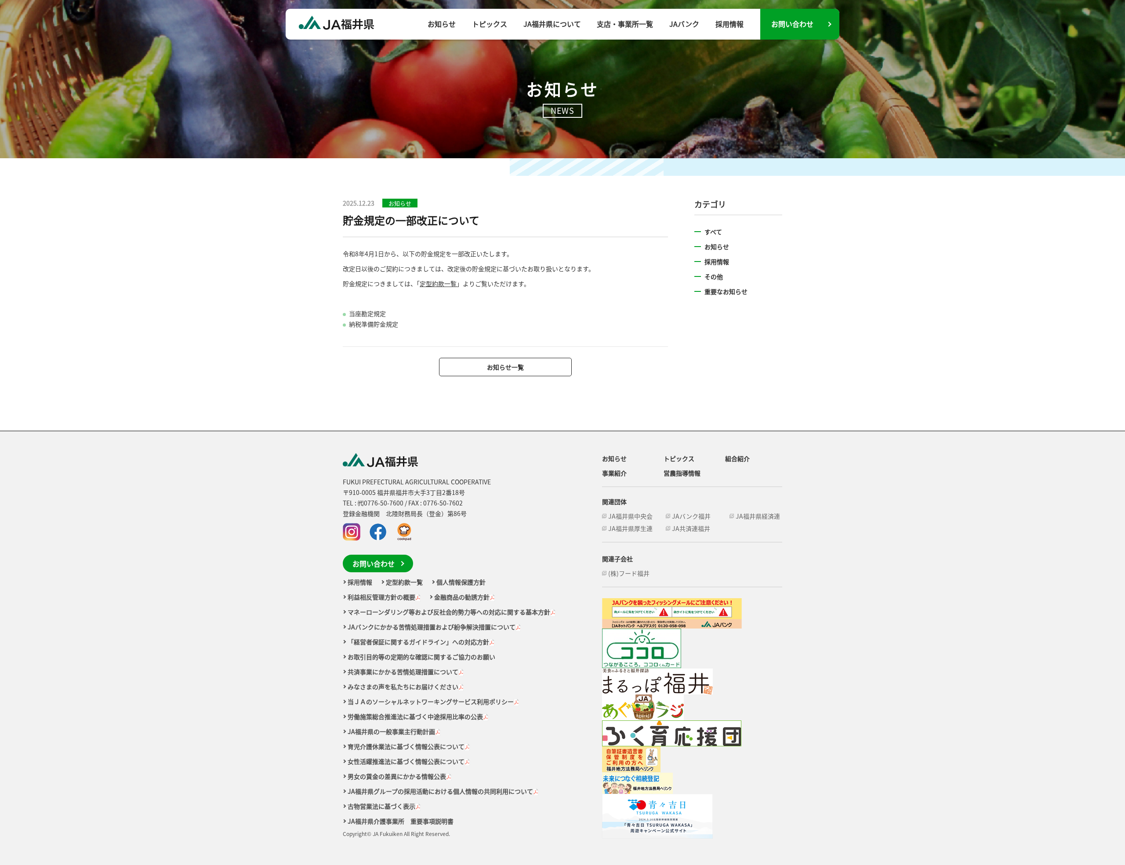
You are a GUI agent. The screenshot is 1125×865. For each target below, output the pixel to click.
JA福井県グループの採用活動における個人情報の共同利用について (440, 791)
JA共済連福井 (691, 528)
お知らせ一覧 (505, 367)
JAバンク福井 (691, 516)
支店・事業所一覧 (625, 23)
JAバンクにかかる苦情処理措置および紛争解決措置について (431, 626)
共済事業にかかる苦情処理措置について (403, 671)
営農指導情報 (682, 473)
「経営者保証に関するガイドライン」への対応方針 (418, 641)
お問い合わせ (792, 23)
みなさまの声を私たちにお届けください (403, 686)
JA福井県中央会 (630, 516)
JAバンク (684, 23)
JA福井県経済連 (758, 516)
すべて (713, 231)
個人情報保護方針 (461, 582)
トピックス (489, 23)
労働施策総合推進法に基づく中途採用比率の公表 (415, 716)
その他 (713, 276)
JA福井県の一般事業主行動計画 (391, 731)
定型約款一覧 (438, 283)
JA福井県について (552, 23)
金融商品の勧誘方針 (462, 596)
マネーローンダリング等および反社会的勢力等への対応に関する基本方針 (449, 611)
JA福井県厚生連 (630, 528)
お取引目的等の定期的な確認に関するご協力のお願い (421, 656)
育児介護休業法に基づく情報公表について (406, 746)
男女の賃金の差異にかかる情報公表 (397, 776)
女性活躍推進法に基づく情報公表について (406, 761)
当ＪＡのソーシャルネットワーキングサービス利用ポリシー (431, 701)
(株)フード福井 (629, 573)
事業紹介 (614, 473)
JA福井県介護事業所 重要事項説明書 (401, 821)
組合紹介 (737, 458)
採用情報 (729, 23)
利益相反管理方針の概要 (381, 596)
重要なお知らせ (726, 291)
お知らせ (442, 23)
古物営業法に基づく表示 (381, 806)
